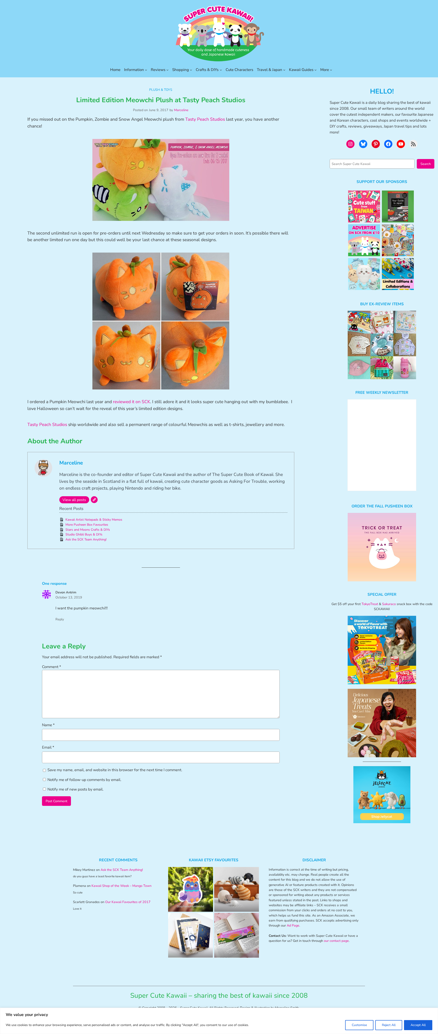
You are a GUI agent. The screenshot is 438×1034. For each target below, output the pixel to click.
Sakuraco (389, 604)
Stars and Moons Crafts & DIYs (87, 529)
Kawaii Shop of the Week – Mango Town (121, 885)
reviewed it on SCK (131, 402)
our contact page (336, 940)
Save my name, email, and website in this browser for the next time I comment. (114, 770)
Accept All (418, 1025)
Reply (59, 619)
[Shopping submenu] (191, 70)
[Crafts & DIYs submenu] (221, 70)
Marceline (181, 110)
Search (425, 164)
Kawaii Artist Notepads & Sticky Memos (93, 519)
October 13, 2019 (68, 597)
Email (48, 747)
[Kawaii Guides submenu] (315, 70)
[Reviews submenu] (167, 70)
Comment (51, 666)
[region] (219, 1021)
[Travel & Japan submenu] (284, 70)
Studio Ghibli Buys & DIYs (83, 534)
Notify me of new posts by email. (75, 789)
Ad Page (293, 925)
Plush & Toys (160, 89)
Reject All (389, 1025)
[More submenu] (331, 70)
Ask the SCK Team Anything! (86, 539)
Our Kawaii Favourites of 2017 (128, 902)
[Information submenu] (146, 70)
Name (48, 725)
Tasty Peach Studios (205, 119)
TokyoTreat (370, 604)
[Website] (94, 499)
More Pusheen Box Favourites (86, 524)
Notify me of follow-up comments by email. (84, 779)
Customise (359, 1025)
